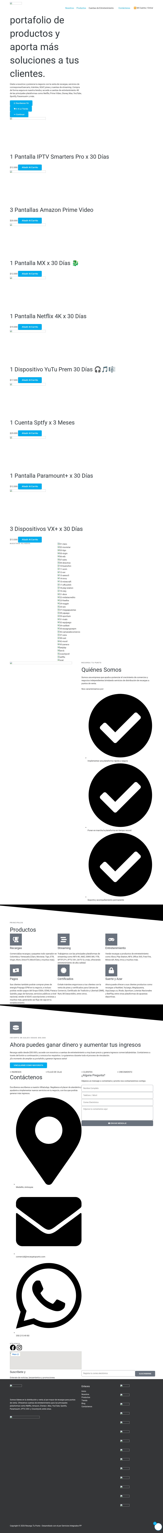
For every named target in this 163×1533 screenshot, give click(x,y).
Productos (81, 8)
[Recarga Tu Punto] (16, 8)
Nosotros (69, 8)
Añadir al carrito (30, 167)
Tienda (84, 1400)
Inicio (84, 1391)
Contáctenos (124, 8)
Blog (83, 1403)
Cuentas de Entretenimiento (101, 8)
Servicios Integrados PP (72, 1526)
